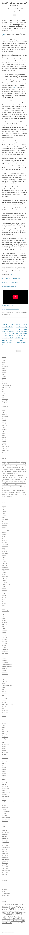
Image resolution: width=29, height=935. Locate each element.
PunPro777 (4, 643)
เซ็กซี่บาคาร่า (5, 807)
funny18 (4, 561)
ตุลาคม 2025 (5, 849)
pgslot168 (4, 630)
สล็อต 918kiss (5, 762)
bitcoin (3, 536)
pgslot (24, 240)
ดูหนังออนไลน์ (5, 401)
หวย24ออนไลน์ (5, 796)
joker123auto (5, 576)
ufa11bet (4, 706)
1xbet (3, 513)
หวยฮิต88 (4, 800)
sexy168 (4, 670)
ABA (3, 521)
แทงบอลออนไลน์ (6, 817)
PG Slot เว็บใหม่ (5, 611)
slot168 (12, 274)
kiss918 (3, 393)
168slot (4, 34)
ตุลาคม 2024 (5, 872)
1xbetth (4, 515)
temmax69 (4, 700)
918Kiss (3, 517)
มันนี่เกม (4, 756)
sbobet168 (4, 668)
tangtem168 (5, 697)
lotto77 (3, 593)
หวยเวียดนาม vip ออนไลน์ (8, 802)
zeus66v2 (4, 727)
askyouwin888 (5, 530)
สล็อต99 (4, 777)
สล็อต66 (4, 364)
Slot (3, 679)
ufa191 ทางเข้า (5, 710)
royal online (5, 656)
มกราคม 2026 (5, 844)
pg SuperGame (5, 613)
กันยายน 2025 (5, 851)
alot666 (3, 527)
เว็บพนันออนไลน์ (6, 811)
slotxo (3, 380)
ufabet (3, 718)
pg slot (3, 391)
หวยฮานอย (4, 798)
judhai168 (4, 582)
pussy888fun (5, 649)
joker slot (4, 404)
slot (3, 397)
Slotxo (3, 687)
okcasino (4, 603)
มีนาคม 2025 (5, 863)
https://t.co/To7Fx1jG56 (12, 309)
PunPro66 (4, 641)
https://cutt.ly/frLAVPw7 (8, 305)
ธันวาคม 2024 (5, 868)
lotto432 (4, 592)
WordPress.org (5, 895)
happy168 (4, 565)
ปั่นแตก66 (4, 445)
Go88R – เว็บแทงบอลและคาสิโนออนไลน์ (14, 4)
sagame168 (4, 660)
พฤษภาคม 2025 (5, 859)
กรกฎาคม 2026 (5, 832)
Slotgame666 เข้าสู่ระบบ (7, 685)
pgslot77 (4, 443)
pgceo (3, 618)
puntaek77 (4, 645)
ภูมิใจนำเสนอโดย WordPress (8, 932)
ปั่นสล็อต (4, 746)
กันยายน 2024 (5, 874)
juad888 (4, 580)
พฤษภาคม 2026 (5, 836)
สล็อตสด (4, 784)
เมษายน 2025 (5, 861)
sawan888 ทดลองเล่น (7, 664)
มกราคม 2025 (5, 867)
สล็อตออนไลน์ (5, 786)
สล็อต (3, 760)
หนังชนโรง (4, 414)
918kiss (3, 410)
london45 (4, 590)
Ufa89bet (4, 716)
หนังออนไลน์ (5, 439)
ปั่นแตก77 (4, 750)
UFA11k (4, 708)
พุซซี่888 (4, 754)
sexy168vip (4, 672)
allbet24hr (4, 525)
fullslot (3, 557)
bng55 (3, 538)
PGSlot (3, 628)
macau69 (4, 597)
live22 (3, 433)
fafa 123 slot (5, 553)
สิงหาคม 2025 (5, 853)
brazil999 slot (5, 544)
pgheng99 (4, 429)
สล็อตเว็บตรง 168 (6, 792)
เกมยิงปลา (4, 804)
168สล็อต (15, 87)
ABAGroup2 (4, 523)
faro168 (4, 555)
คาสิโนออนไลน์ (5, 731)
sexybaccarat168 (6, 676)
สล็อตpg (4, 779)
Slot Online (4, 681)
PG (2, 607)
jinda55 (3, 361)
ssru (3, 695)
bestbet (4, 534)
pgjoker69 (4, 624)
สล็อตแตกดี (4, 794)
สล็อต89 (4, 775)
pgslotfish (4, 635)
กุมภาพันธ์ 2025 (5, 865)
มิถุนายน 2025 (5, 857)
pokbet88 (4, 639)
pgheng (4, 620)
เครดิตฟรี (4, 805)
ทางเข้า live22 (5, 737)
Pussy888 (4, 647)
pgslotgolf (4, 637)
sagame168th (5, 416)
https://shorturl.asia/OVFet (9, 286)
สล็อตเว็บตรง (5, 366)
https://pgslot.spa (6, 387)
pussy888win (5, 653)
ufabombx (4, 721)
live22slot (4, 588)
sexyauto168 (5, 674)
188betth (4, 511)
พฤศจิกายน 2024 (6, 870)
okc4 (3, 601)
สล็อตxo (4, 781)
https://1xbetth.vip (6, 385)
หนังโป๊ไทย (4, 383)
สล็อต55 (4, 767)
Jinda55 (3, 571)
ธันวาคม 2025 (5, 846)
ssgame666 (4, 693)
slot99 (3, 362)
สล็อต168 (4, 763)
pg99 (3, 616)
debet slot (4, 551)
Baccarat (4, 532)
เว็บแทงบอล (4, 815)
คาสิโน (3, 729)
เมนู (14, 14)
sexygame (4, 677)
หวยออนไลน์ (5, 452)
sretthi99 (4, 691)
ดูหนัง (3, 435)
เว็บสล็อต (4, 813)
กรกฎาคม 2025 (5, 855)
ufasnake (4, 723)
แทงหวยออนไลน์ (6, 819)
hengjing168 (5, 567)
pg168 (3, 359)
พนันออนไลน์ (5, 752)
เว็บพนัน (4, 809)
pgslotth (23, 909)
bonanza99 (4, 540)
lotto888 (4, 595)
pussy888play (5, 651)
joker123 (4, 357)
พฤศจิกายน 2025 (6, 847)
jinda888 (4, 572)
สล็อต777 (4, 771)
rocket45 (4, 655)
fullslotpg (4, 431)
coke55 (3, 550)
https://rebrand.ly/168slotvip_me (11, 278)
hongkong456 (5, 569)
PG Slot (3, 609)
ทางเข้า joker (5, 403)
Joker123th (4, 578)
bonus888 (4, 542)
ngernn (3, 599)
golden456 (4, 563)
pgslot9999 (4, 634)
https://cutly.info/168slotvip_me (10, 282)
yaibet (3, 725)
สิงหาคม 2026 (5, 830)
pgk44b (3, 626)
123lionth (4, 506)
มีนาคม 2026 (5, 840)
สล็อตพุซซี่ (4, 783)
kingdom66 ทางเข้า (6, 584)
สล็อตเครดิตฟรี (5, 788)
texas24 (4, 702)
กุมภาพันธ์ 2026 (5, 842)
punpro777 (4, 448)
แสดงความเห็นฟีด (6, 893)
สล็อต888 (4, 370)
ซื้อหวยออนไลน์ (5, 450)
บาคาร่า (4, 378)
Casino (3, 548)
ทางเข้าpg (4, 739)
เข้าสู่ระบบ (4, 889)
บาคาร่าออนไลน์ (6, 446)
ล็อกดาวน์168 (5, 758)
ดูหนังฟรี (4, 420)
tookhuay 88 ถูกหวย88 (7, 704)
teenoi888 (4, 698)
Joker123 (4, 574)
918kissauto (5, 519)
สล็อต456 (4, 765)
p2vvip (3, 605)
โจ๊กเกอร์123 (5, 406)
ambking (4, 529)
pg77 (3, 614)
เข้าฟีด (3, 891)
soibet (3, 689)
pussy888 (4, 376)
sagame (4, 658)
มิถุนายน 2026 (5, 834)
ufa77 (3, 714)
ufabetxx (4, 720)
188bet (3, 509)
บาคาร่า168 (4, 425)
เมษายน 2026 (5, 838)
